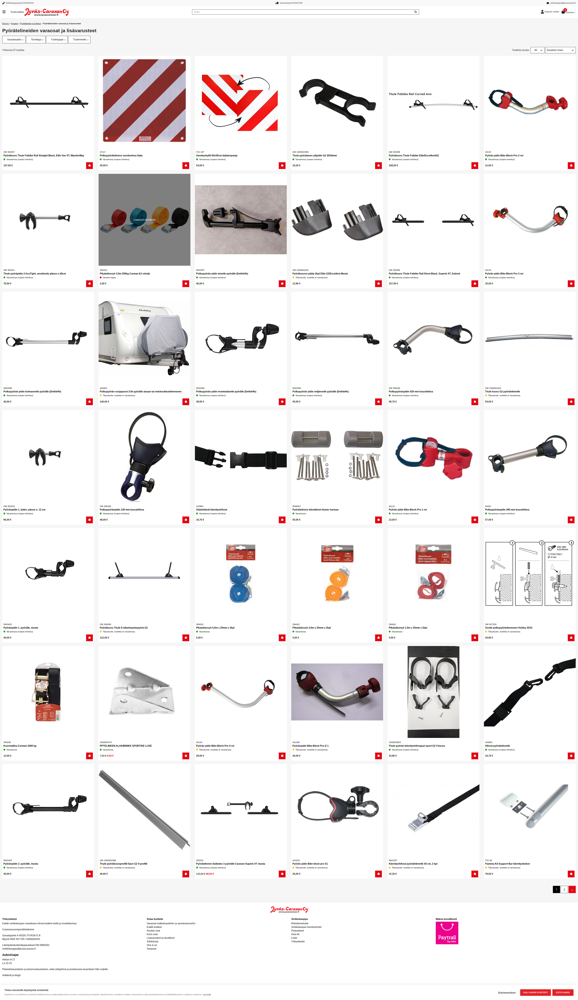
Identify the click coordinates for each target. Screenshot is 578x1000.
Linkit (294, 938)
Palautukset (297, 930)
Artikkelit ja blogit (11, 975)
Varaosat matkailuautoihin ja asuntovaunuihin (171, 923)
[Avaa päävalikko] (6, 12)
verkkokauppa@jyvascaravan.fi (19, 948)
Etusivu (5, 23)
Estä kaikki (563, 992)
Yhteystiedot (298, 941)
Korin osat (152, 934)
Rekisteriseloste (299, 923)
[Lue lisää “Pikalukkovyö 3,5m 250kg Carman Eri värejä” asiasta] (185, 283)
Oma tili (295, 934)
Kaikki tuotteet (154, 927)
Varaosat (151, 948)
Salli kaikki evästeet (535, 992)
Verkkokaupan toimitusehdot (306, 927)
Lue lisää (207, 994)
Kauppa (14, 23)
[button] (89, 165)
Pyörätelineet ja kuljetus (30, 23)
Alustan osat (153, 930)
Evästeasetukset (507, 992)
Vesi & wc (152, 945)
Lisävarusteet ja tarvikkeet (160, 938)
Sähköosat (152, 941)
